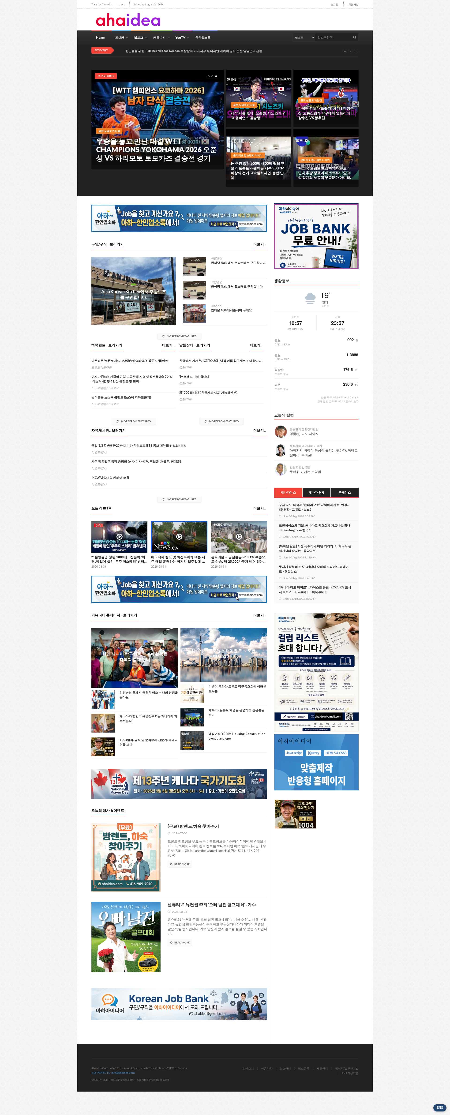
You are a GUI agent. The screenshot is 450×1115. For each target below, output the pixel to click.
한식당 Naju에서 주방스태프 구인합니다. (238, 263)
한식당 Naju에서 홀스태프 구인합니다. (237, 286)
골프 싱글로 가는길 (244, 104)
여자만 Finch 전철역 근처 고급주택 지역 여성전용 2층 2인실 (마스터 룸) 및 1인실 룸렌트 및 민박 (132, 379)
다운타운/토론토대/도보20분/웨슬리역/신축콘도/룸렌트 (129, 361)
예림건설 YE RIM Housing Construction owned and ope (237, 736)
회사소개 (248, 1068)
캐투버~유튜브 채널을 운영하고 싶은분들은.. (236, 712)
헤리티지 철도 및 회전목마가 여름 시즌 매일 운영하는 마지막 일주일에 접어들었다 (178, 561)
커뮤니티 (159, 37)
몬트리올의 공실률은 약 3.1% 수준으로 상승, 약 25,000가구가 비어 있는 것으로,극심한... (238, 561)
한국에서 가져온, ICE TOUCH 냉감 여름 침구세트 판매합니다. (220, 361)
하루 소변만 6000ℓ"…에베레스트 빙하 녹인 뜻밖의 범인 (154, 153)
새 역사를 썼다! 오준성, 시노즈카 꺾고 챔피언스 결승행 (258, 115)
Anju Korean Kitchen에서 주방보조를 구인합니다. (133, 294)
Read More (182, 864)
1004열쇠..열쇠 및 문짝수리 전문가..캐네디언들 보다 (149, 742)
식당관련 (216, 258)
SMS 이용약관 (350, 1073)
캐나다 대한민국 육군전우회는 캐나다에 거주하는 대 (148, 718)
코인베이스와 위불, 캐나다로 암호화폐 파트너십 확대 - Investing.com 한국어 (314, 528)
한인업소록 (202, 37)
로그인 (334, 4)
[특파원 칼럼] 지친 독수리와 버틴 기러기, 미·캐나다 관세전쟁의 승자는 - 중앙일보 (315, 548)
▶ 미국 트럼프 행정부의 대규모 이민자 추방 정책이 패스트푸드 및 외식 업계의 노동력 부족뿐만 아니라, (324, 173)
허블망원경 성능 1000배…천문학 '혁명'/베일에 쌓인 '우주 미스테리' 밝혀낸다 (119, 561)
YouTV (180, 37)
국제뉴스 (345, 492)
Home (100, 37)
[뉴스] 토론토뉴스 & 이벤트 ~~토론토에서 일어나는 (224, 653)
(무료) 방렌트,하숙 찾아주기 (193, 826)
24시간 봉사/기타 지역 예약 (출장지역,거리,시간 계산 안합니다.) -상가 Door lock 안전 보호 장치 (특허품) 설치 (199, 51)
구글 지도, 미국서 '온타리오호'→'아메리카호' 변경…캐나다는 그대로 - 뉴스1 (314, 507)
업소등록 (303, 1068)
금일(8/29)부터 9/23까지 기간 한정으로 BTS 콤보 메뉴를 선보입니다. (138, 445)
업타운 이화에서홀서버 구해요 (231, 310)
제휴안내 (322, 1068)
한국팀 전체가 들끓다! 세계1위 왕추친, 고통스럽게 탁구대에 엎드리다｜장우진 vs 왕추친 (326, 113)
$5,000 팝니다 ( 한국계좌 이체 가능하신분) (208, 392)
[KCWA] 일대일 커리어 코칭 (110, 477)
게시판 (119, 37)
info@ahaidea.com (123, 1072)
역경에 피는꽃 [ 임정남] (111, 139)
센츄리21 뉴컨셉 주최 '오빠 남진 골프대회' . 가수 (212, 904)
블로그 (138, 37)
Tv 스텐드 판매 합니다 (194, 376)
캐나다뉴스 (288, 492)
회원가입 (353, 4)
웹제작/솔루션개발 (347, 1068)
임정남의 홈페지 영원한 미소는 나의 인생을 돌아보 (149, 695)
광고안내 (285, 1068)
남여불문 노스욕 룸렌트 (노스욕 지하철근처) (121, 397)
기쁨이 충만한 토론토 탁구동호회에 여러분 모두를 (237, 689)
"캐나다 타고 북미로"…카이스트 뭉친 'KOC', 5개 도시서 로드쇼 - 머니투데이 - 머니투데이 (315, 589)
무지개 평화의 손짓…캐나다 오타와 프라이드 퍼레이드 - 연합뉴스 (314, 569)
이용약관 (266, 1068)
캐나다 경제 (317, 492)
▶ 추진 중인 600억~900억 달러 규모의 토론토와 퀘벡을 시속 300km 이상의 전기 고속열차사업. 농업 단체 (257, 170)
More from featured (181, 336)
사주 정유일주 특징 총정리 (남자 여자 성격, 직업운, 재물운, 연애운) (136, 461)
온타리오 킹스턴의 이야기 (247, 155)
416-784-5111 (100, 1072)
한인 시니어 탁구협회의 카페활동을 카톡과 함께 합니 (135, 656)
